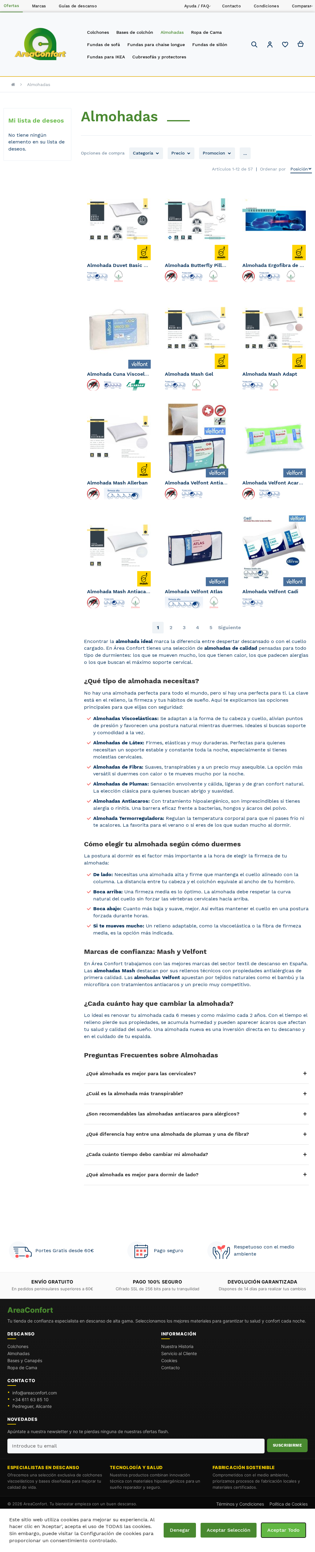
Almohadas (18, 1353)
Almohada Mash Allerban (117, 483)
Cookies (169, 1360)
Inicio (13, 84)
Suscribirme (287, 1445)
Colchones (17, 1346)
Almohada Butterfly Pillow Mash (204, 265)
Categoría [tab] (143, 153)
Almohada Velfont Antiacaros (201, 483)
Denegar (180, 1530)
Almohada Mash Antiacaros (120, 591)
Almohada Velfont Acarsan (274, 483)
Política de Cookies (288, 1504)
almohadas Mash (114, 971)
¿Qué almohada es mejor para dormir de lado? (142, 1175)
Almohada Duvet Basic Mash (122, 265)
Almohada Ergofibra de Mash (277, 265)
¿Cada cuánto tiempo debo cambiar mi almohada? (147, 1154)
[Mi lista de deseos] (285, 46)
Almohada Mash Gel (189, 374)
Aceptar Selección (228, 1530)
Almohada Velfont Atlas (194, 591)
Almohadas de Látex (118, 743)
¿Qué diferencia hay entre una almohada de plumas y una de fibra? (167, 1134)
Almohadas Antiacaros (120, 801)
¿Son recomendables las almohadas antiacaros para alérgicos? (162, 1114)
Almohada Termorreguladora (128, 818)
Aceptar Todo (283, 1530)
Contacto (170, 1367)
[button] (270, 45)
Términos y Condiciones (240, 1504)
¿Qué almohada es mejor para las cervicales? (141, 1073)
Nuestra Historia (177, 1346)
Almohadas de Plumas (120, 784)
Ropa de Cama (22, 1367)
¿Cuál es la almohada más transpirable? (134, 1093)
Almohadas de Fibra (117, 767)
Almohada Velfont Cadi (270, 591)
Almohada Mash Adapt (269, 374)
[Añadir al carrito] (144, 356)
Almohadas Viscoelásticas (125, 718)
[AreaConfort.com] (40, 44)
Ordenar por (273, 169)
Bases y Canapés (24, 1360)
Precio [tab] (178, 153)
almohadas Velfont (157, 977)
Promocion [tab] (214, 153)
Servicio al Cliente (179, 1353)
